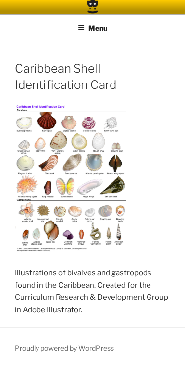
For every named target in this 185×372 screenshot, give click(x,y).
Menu (97, 28)
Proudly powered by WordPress (64, 348)
